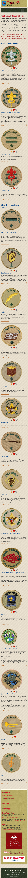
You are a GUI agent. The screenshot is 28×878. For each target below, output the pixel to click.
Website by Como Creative (14, 876)
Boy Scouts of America (19, 874)
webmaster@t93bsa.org (7, 805)
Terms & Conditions (15, 872)
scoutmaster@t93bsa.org (7, 795)
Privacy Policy (22, 872)
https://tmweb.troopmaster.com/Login (10, 817)
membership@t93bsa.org (7, 809)
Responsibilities (5, 83)
